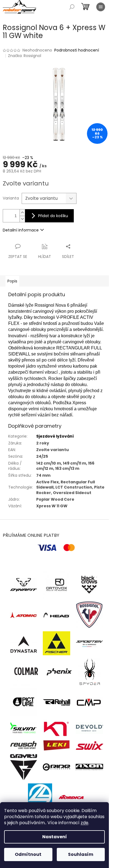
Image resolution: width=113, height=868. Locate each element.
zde (84, 823)
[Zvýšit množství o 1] (22, 212)
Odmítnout (28, 854)
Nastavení (54, 837)
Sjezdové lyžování (55, 436)
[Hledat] (71, 6)
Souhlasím (80, 854)
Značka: (24, 55)
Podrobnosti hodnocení (76, 50)
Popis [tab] (12, 281)
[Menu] (100, 6)
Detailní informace (21, 230)
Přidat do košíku (53, 216)
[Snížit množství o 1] (22, 219)
